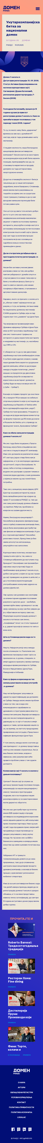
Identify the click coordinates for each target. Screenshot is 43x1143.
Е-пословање (14, 1055)
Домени (26, 40)
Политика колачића (21, 1112)
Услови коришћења (21, 1097)
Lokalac (21, 1117)
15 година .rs (12, 40)
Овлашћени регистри (21, 1092)
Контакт (21, 1102)
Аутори (21, 1087)
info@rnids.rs (26, 1138)
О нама (21, 1082)
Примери (12, 954)
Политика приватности (21, 1107)
